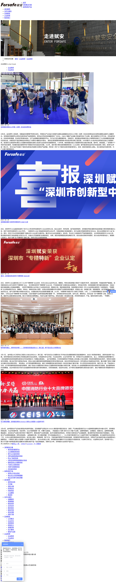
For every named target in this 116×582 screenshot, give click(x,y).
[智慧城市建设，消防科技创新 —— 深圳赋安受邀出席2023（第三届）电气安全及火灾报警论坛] (37, 344)
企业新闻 (22, 59)
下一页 (36, 444)
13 (29, 444)
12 (27, 444)
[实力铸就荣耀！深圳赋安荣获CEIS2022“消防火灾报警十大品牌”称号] (37, 418)
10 (24, 444)
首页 (24, 2)
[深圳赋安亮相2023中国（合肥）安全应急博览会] (47, 123)
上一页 (17, 444)
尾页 (39, 444)
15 (32, 444)
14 (30, 444)
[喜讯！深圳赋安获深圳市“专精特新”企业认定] (41, 272)
